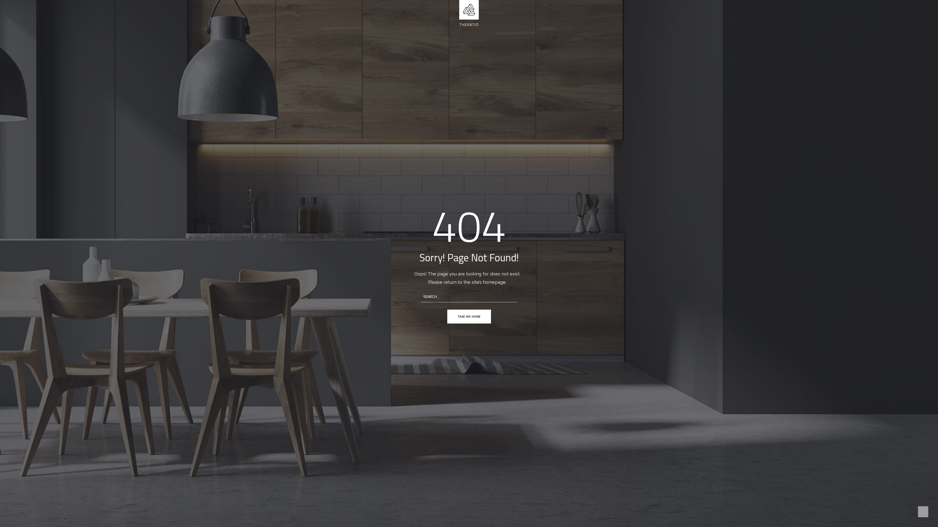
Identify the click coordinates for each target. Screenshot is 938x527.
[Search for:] (469, 296)
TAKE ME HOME (469, 316)
